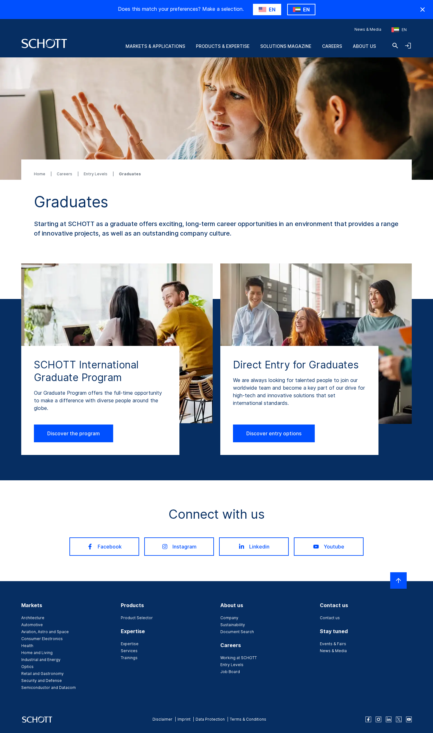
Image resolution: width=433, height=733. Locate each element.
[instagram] (378, 719)
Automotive (32, 624)
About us (364, 46)
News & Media (367, 29)
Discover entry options (273, 433)
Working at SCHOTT (238, 657)
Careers (332, 46)
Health (27, 645)
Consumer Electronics (42, 638)
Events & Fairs (333, 643)
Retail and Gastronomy (42, 673)
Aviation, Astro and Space (45, 631)
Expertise (130, 643)
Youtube (334, 546)
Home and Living (37, 652)
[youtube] (409, 719)
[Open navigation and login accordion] (408, 45)
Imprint (184, 719)
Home (40, 174)
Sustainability (232, 624)
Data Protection (210, 719)
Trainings (129, 657)
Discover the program (73, 433)
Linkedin (259, 546)
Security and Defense (41, 680)
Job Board (230, 671)
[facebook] (368, 719)
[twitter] (399, 719)
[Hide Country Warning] (422, 9)
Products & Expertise (222, 46)
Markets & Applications (155, 46)
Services (129, 650)
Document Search (237, 631)
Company (229, 617)
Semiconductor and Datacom (48, 687)
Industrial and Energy (41, 659)
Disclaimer (162, 719)
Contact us (330, 617)
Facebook (110, 546)
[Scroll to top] (398, 580)
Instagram (184, 546)
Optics (27, 666)
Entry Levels (96, 174)
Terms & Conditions (248, 719)
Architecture (32, 617)
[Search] (395, 45)
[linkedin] (388, 719)
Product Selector (137, 617)
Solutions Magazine (285, 46)
